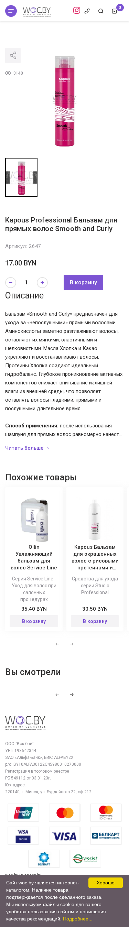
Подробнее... (78, 918)
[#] (11, 11)
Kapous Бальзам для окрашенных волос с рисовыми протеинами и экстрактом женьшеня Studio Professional (95, 567)
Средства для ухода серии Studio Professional (95, 585)
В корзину (83, 282)
